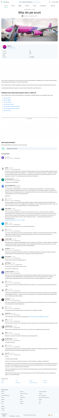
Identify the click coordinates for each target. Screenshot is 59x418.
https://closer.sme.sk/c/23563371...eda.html (38, 316)
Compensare (43, 5)
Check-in (27, 5)
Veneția (40, 399)
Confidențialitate (12, 416)
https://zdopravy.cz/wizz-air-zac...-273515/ (15, 220)
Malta (21, 399)
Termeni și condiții (4, 416)
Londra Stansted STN (42, 391)
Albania (21, 401)
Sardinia (40, 393)
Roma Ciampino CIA (42, 395)
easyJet (21, 395)
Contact (45, 382)
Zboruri (13, 5)
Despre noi (3, 408)
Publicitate (18, 416)
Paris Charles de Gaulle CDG (44, 397)
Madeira (2, 399)
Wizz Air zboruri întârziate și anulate (12, 106)
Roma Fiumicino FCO (24, 393)
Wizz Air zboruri (7, 98)
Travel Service (22, 397)
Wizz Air (6, 5)
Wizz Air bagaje (7, 100)
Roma (40, 401)
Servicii (34, 5)
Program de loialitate (33, 382)
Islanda (2, 401)
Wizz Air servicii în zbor (9, 104)
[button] (2, 2)
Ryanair (2, 393)
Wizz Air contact (7, 110)
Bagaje (19, 5)
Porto (40, 403)
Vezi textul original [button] (17, 158)
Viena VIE (21, 391)
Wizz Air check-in (7, 102)
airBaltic (2, 391)
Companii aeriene (27, 9)
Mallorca (21, 403)
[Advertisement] (29, 70)
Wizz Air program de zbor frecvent (11, 108)
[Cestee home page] (6, 2)
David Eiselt (26, 16)
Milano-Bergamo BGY (5, 395)
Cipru (2, 403)
